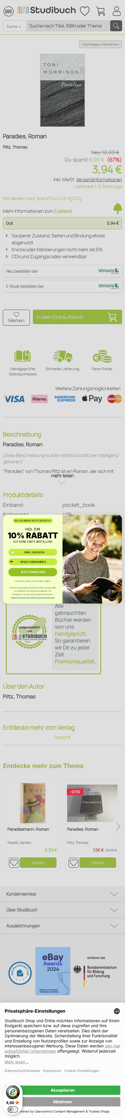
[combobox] (13, 561)
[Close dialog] (116, 520)
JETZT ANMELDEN (33, 571)
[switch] (13, 1109)
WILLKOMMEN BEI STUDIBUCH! (33, 520)
